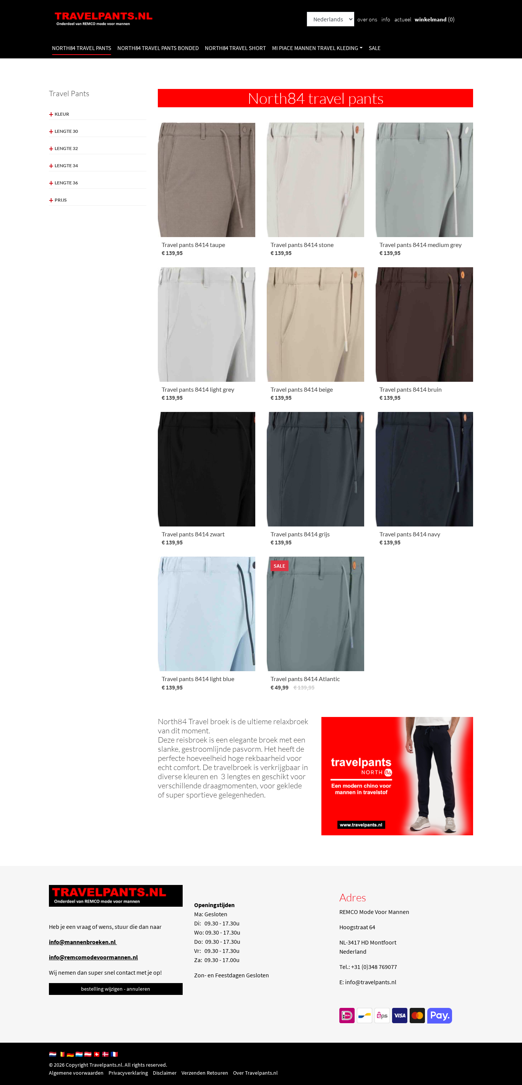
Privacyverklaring (128, 1072)
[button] (317, 48)
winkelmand (431, 19)
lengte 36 (66, 183)
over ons (367, 19)
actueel (403, 19)
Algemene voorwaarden (76, 1072)
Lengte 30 (66, 131)
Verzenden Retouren (205, 1072)
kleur (62, 114)
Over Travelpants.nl (255, 1072)
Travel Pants (69, 93)
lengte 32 (66, 148)
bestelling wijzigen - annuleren (115, 988)
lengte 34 (66, 165)
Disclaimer (165, 1072)
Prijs (60, 200)
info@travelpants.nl (370, 982)
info (385, 19)
